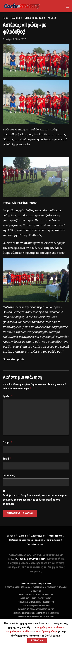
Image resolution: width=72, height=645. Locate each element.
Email (7, 458)
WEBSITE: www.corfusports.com (36, 583)
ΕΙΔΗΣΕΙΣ (15, 18)
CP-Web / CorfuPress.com (30, 558)
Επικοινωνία (53, 540)
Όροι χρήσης (55, 535)
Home (5, 18)
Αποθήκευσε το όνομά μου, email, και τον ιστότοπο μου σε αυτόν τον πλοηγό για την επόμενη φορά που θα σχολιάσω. (34, 499)
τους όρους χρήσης (47, 631)
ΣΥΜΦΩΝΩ (37, 640)
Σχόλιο (8, 396)
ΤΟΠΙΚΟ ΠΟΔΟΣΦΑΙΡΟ (34, 18)
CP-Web (10, 535)
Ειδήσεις (23, 535)
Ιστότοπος (9, 475)
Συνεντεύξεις (38, 535)
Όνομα (8, 442)
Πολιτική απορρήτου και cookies (26, 540)
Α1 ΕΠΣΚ (52, 18)
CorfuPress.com (35, 544)
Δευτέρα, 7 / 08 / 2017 (14, 39)
